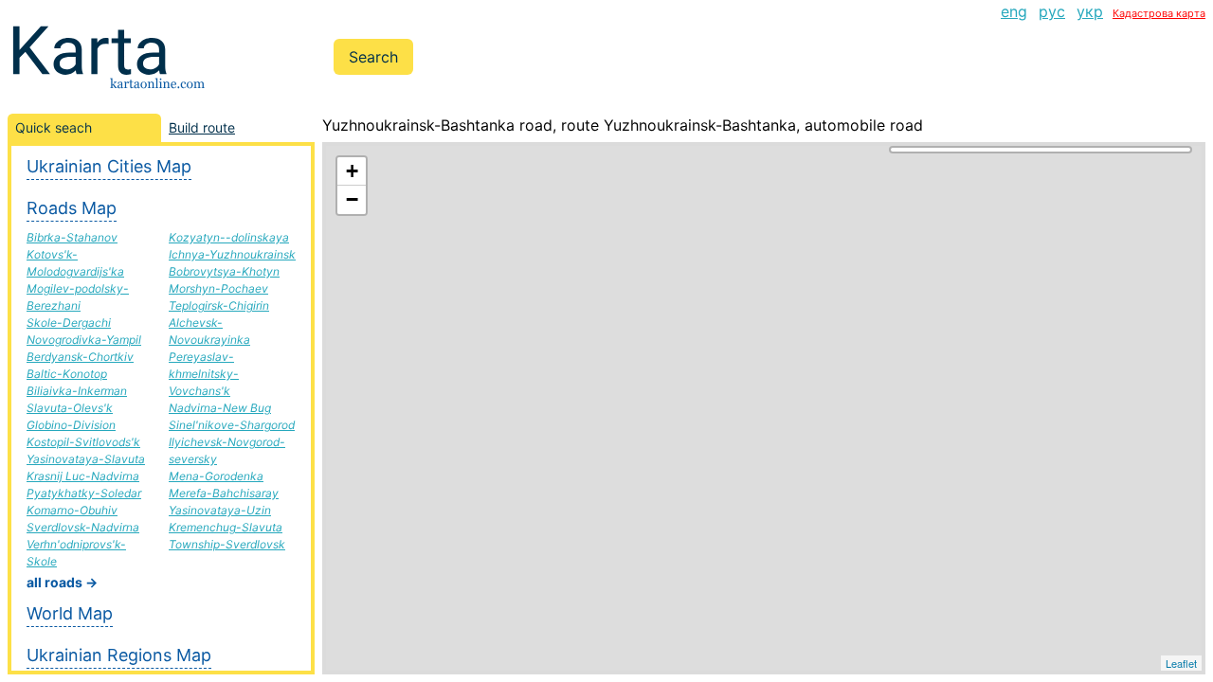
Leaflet (1181, 663)
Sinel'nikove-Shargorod (232, 425)
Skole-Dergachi (69, 322)
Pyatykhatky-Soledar (84, 493)
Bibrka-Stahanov (72, 237)
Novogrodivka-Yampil (84, 339)
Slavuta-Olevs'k (70, 408)
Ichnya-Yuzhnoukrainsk (232, 254)
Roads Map (72, 208)
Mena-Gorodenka (216, 476)
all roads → (62, 582)
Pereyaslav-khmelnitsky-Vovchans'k (204, 374)
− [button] (352, 199)
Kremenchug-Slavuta (225, 527)
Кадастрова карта (1159, 13)
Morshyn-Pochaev (218, 288)
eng (1014, 11)
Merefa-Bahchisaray (224, 493)
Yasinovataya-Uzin (220, 510)
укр (1090, 11)
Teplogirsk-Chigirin (219, 305)
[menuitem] (1014, 11)
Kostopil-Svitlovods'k (83, 442)
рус (1052, 11)
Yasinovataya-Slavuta (86, 459)
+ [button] (352, 171)
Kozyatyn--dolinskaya (229, 237)
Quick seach (53, 127)
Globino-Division (71, 425)
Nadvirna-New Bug (220, 408)
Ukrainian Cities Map (109, 166)
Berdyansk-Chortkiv (80, 357)
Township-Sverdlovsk (227, 544)
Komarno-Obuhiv (72, 510)
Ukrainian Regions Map (119, 655)
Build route (202, 127)
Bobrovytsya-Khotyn (224, 271)
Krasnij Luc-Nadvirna (83, 476)
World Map (70, 613)
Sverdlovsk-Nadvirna (83, 527)
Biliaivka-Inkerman (77, 391)
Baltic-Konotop (67, 374)
